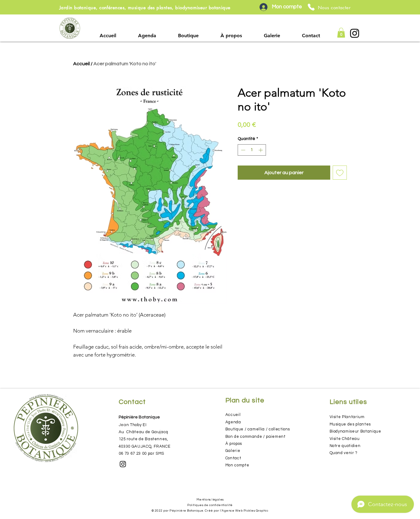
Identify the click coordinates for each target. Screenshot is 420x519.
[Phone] (311, 7)
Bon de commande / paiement (255, 436)
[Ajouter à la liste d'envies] (340, 173)
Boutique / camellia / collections (257, 429)
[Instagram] (355, 33)
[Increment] (261, 150)
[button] (188, 36)
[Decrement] (242, 150)
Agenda (233, 422)
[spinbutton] (251, 150)
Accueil (81, 63)
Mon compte (237, 465)
